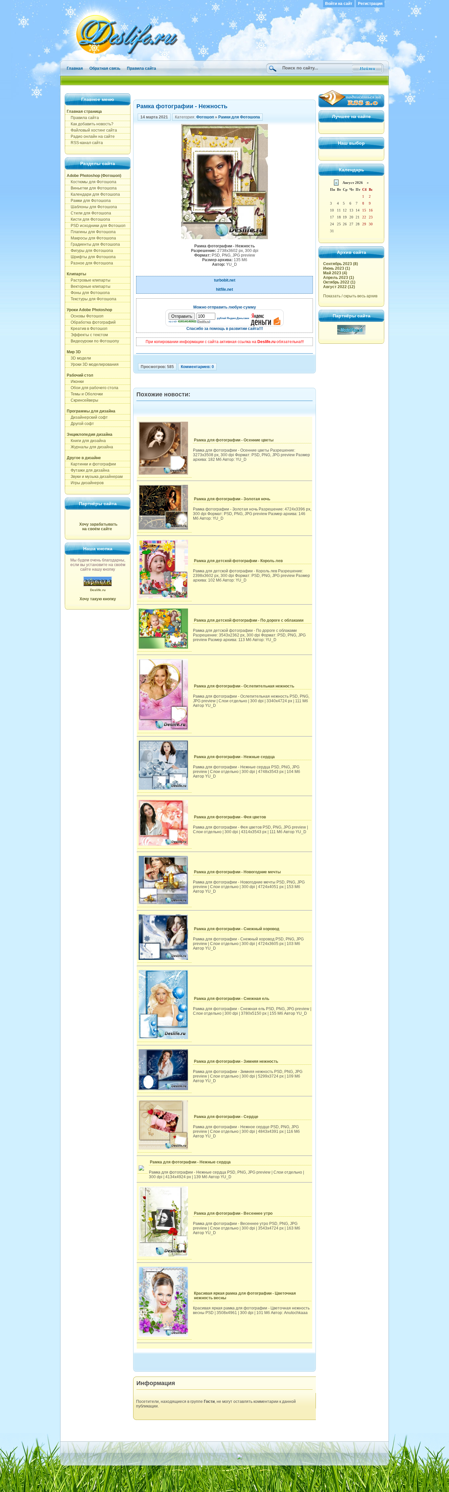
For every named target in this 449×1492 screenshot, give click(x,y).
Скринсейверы (82, 400)
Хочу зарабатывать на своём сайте (98, 526)
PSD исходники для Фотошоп (96, 225)
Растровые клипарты (88, 280)
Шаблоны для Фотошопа (92, 207)
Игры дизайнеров (85, 483)
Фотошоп (205, 117)
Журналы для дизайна (90, 447)
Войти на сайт (338, 3)
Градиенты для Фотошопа (93, 244)
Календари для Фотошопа (93, 194)
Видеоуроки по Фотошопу (93, 341)
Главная (75, 68)
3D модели (79, 358)
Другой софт (80, 423)
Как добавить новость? (90, 124)
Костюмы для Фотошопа (91, 182)
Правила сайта (141, 68)
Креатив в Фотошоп (87, 328)
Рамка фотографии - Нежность (181, 106)
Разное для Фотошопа (90, 263)
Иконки (75, 381)
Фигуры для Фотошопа (90, 250)
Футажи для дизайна (88, 470)
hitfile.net (224, 289)
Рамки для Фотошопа (89, 200)
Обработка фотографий (91, 322)
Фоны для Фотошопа (88, 292)
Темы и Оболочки (85, 394)
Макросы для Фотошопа (91, 238)
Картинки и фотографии (91, 464)
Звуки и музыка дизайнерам (95, 476)
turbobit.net (224, 280)
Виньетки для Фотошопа (92, 188)
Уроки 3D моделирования (93, 364)
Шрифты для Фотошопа (91, 257)
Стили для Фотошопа (89, 213)
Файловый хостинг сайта (92, 130)
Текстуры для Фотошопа (91, 299)
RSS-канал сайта (85, 142)
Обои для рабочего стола (92, 387)
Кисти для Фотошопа (88, 219)
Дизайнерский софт (87, 417)
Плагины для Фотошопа (91, 232)
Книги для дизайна (86, 440)
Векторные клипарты (88, 286)
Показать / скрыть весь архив (350, 296)
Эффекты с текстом (87, 335)
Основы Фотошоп (85, 316)
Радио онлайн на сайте (91, 136)
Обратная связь (104, 68)
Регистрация (370, 3)
